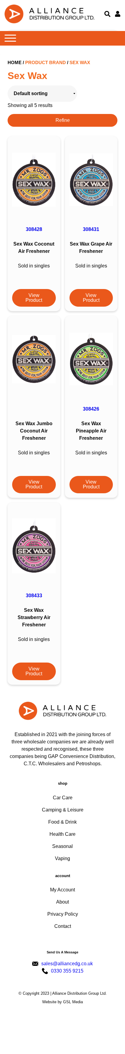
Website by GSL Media (62, 1002)
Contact (62, 926)
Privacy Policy (62, 914)
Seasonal (62, 846)
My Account (62, 889)
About (62, 901)
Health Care (62, 834)
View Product (33, 298)
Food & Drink (62, 822)
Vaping (62, 858)
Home (15, 62)
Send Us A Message (62, 952)
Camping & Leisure (62, 809)
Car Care (63, 797)
